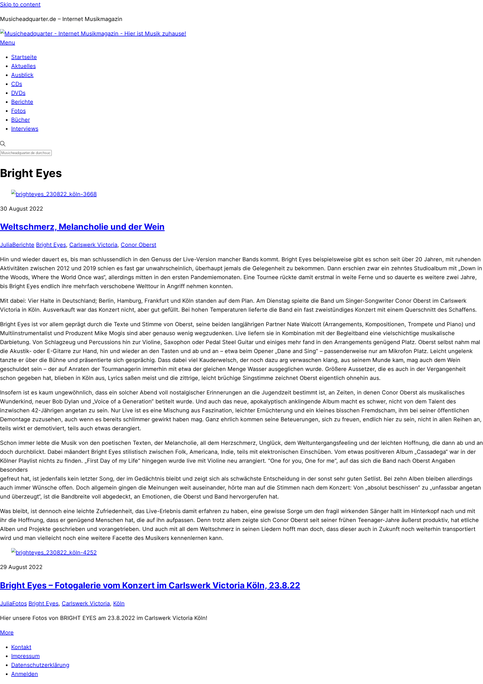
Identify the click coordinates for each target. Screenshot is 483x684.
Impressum (25, 656)
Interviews (24, 128)
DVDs (18, 93)
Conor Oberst (138, 244)
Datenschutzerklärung (40, 665)
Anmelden (24, 674)
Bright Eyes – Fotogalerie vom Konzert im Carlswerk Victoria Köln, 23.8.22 (150, 585)
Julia (6, 244)
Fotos (18, 110)
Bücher (20, 119)
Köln (119, 603)
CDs (16, 84)
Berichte (22, 101)
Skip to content (20, 4)
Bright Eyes (51, 244)
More (7, 632)
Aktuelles (23, 66)
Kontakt (21, 647)
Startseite (24, 57)
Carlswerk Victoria (93, 244)
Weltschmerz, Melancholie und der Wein (82, 227)
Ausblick (22, 75)
